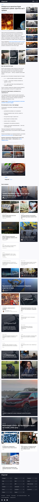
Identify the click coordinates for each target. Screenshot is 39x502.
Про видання (3, 495)
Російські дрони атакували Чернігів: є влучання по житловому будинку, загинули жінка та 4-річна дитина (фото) (28, 263)
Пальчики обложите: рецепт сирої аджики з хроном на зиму (28, 318)
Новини (11, 179)
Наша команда (13, 495)
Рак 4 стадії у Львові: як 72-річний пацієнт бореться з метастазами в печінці (9, 246)
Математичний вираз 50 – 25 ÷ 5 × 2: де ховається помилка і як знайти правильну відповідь (9, 255)
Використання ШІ (12, 497)
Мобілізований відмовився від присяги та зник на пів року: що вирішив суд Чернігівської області (9, 336)
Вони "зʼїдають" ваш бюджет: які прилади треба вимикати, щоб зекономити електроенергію (29, 336)
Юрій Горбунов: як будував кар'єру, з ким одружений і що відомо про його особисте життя (28, 447)
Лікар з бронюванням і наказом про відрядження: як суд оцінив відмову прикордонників (27, 327)
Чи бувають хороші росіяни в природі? (8, 309)
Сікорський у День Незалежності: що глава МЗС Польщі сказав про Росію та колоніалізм (9, 345)
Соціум (2, 4)
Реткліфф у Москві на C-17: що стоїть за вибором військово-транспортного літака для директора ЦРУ (9, 263)
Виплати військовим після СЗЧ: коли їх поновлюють (9, 216)
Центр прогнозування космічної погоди (17, 41)
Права (29, 495)
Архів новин (8, 495)
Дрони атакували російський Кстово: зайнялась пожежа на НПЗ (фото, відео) (9, 237)
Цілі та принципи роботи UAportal (21, 495)
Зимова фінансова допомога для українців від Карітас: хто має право (10, 468)
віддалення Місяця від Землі (7, 135)
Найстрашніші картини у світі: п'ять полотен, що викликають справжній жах (28, 309)
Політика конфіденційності (5, 497)
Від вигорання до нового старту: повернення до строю (28, 345)
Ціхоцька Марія (3, 12)
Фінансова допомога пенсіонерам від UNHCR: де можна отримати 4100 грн (29, 216)
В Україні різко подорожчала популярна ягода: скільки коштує (9, 447)
